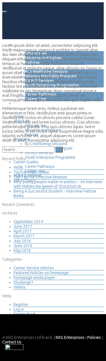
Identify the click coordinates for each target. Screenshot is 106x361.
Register (21, 304)
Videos (20, 287)
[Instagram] (16, 327)
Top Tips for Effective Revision (40, 177)
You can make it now (31, 172)
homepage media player (34, 277)
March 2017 (24, 236)
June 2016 (23, 245)
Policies (94, 337)
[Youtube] (25, 327)
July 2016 (22, 241)
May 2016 (22, 250)
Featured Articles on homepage (41, 272)
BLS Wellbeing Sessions (46, 143)
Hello (18, 167)
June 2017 (23, 226)
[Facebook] (7, 327)
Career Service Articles (34, 268)
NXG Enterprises (70, 337)
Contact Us (11, 342)
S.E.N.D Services (39, 153)
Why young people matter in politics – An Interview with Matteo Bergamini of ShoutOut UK (58, 184)
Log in (19, 309)
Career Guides (26, 162)
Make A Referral (29, 103)
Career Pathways (40, 166)
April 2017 (23, 231)
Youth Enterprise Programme (50, 157)
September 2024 (28, 221)
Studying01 (24, 282)
